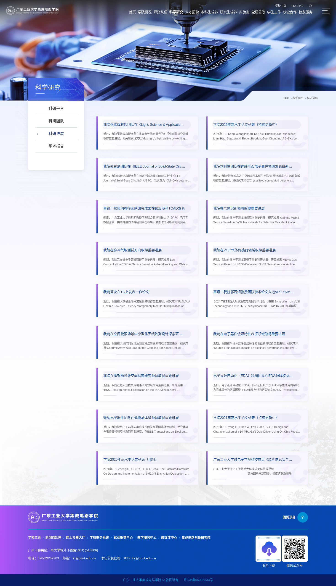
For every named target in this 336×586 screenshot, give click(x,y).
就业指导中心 (123, 537)
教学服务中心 (147, 537)
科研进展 (312, 98)
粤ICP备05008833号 (198, 580)
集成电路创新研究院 (196, 537)
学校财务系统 (99, 537)
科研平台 (56, 108)
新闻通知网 (53, 537)
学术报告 (56, 146)
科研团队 (56, 121)
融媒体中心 (169, 537)
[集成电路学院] (32, 10)
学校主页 (280, 6)
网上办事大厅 (75, 537)
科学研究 (298, 98)
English (297, 6)
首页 (287, 98)
